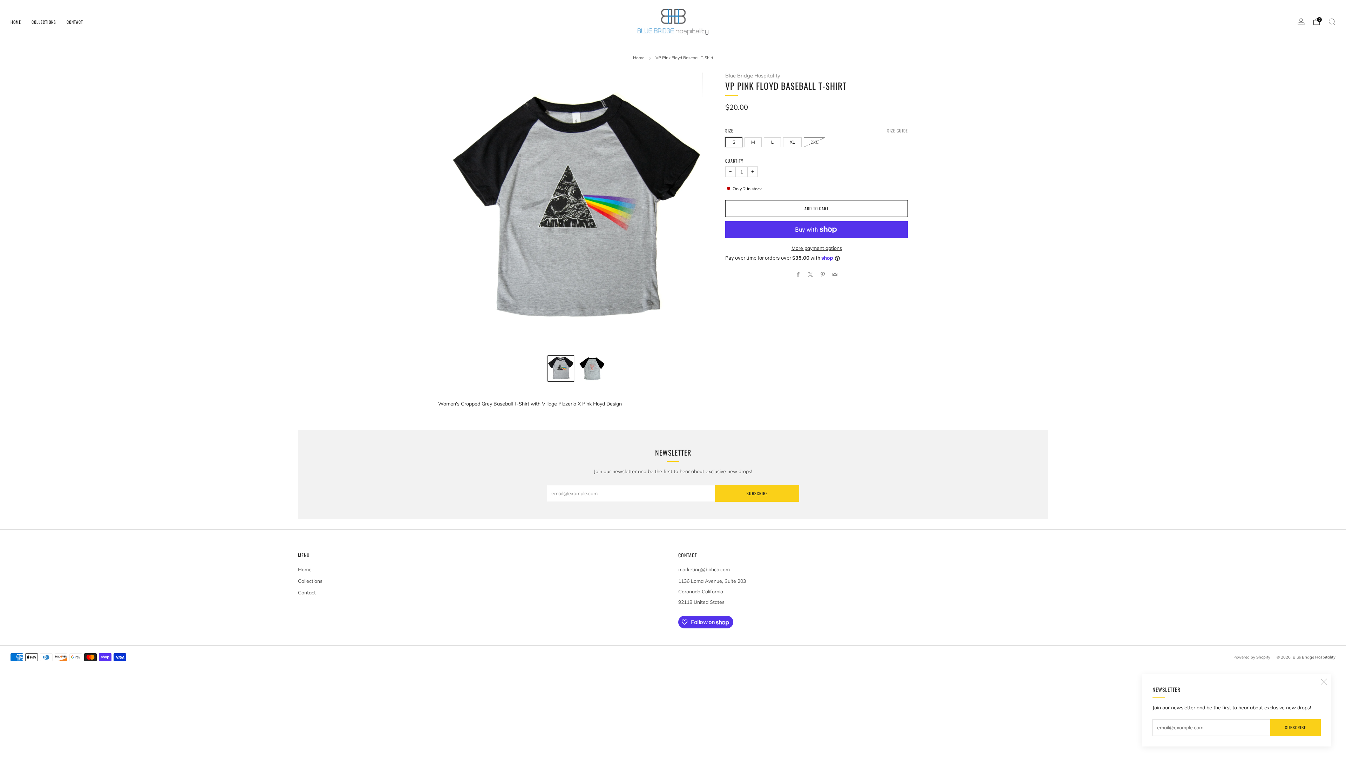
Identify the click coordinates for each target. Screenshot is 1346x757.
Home (16, 22)
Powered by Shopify (1251, 657)
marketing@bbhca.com (704, 569)
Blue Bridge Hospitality (752, 75)
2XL (814, 142)
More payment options (816, 248)
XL (792, 142)
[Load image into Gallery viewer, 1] (561, 368)
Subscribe (1295, 727)
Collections (44, 22)
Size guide (897, 131)
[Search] (1331, 21)
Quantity (734, 161)
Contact (75, 22)
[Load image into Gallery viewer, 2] (592, 368)
